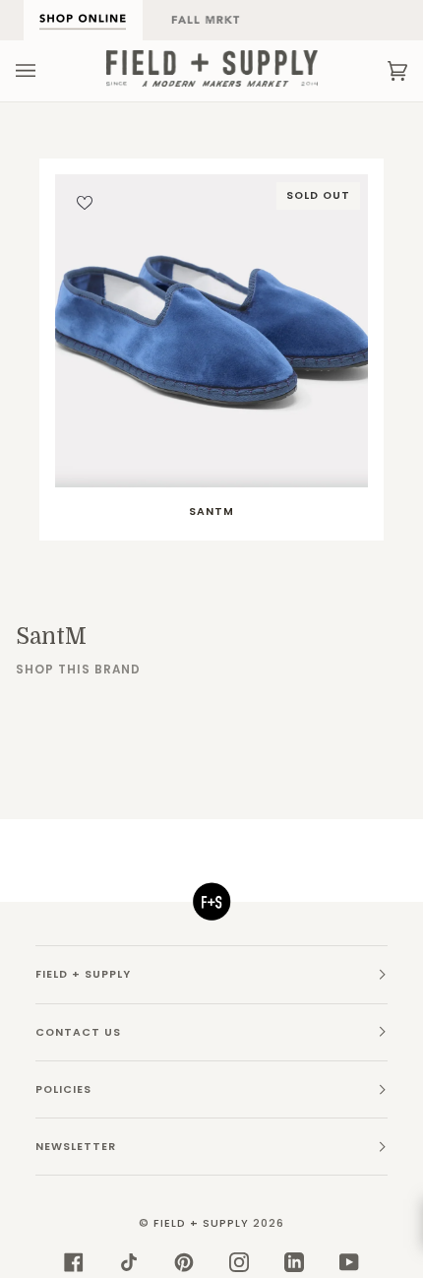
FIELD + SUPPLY (201, 1223)
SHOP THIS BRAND (78, 669)
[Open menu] (45, 70)
